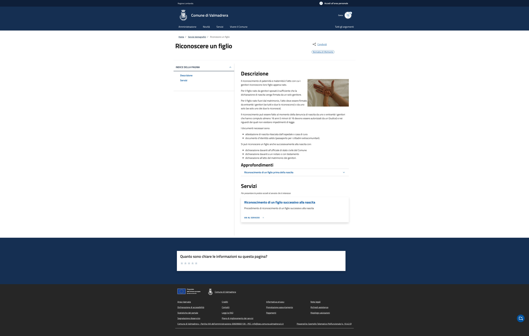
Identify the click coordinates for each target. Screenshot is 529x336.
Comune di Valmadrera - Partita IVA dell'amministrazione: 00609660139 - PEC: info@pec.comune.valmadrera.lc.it (230, 323)
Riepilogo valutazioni (320, 312)
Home (181, 36)
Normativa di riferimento (323, 51)
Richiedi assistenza (319, 307)
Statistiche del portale (187, 312)
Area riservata (184, 301)
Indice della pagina (188, 67)
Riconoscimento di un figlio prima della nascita (268, 172)
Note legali (316, 301)
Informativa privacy (275, 301)
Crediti (225, 301)
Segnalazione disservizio (188, 318)
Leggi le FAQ (227, 312)
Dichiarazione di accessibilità (190, 307)
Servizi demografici (197, 36)
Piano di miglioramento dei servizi (237, 318)
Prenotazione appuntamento (279, 307)
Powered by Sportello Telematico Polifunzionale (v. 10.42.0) (324, 323)
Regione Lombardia (185, 3)
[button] (333, 3)
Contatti (226, 307)
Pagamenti (271, 312)
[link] (254, 217)
